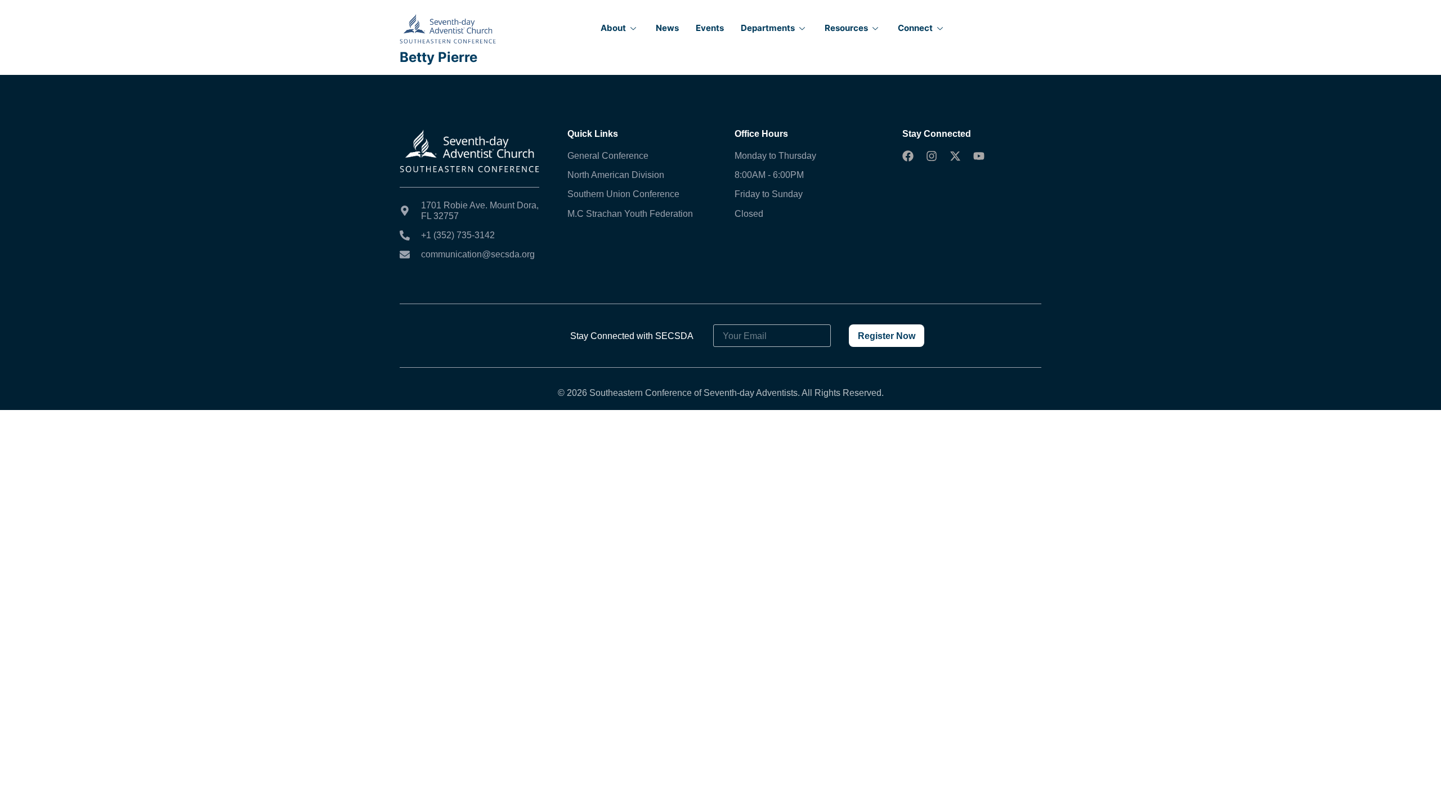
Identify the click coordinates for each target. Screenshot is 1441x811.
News (667, 28)
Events (710, 28)
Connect (915, 28)
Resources (846, 28)
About (613, 28)
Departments (768, 28)
